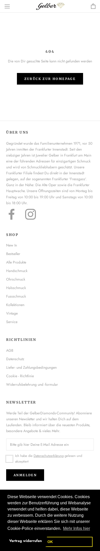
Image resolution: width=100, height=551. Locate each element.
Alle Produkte (16, 262)
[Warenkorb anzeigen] (93, 6)
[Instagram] (30, 214)
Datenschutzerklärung (49, 455)
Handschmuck (16, 270)
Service (11, 321)
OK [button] (50, 542)
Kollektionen (15, 304)
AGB (9, 350)
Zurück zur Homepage (50, 79)
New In (11, 245)
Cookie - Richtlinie (20, 376)
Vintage (12, 313)
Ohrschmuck (15, 279)
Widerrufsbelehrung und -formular (32, 384)
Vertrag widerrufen (25, 540)
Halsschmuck (16, 287)
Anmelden (25, 475)
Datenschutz (15, 358)
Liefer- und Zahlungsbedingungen (31, 367)
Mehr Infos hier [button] (76, 528)
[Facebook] (11, 214)
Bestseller (13, 253)
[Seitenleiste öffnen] (7, 6)
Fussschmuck (16, 296)
